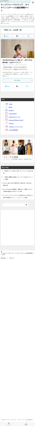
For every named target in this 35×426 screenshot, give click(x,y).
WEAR (10, 107)
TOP (17, 253)
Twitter (10, 104)
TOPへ (26, 424)
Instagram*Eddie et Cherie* (16, 120)
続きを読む (17, 80)
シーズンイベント (7, 69)
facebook (11, 110)
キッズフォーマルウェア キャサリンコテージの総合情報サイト (15, 7)
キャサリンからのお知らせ (20, 67)
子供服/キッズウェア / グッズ (20, 69)
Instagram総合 (13, 113)
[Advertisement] (17, 227)
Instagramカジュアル (14, 117)
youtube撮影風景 (13, 130)
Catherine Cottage (7, 67)
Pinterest (11, 123)
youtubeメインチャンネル (16, 126)
